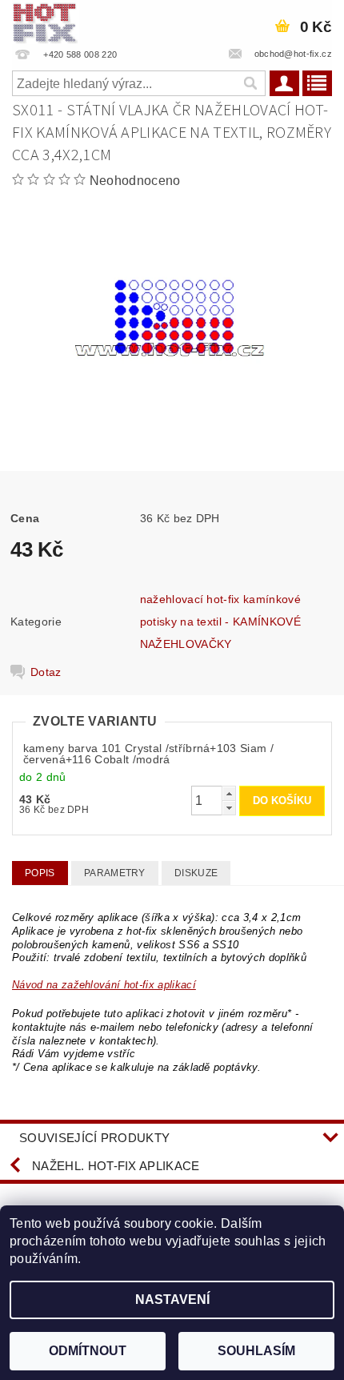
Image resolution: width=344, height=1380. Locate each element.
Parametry (115, 873)
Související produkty (94, 1138)
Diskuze (196, 873)
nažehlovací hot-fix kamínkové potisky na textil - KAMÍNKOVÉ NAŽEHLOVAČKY (220, 621)
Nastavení (172, 1299)
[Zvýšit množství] (229, 793)
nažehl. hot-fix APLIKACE (116, 1166)
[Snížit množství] (229, 807)
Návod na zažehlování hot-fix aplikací (104, 985)
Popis (40, 873)
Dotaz (46, 672)
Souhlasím (256, 1351)
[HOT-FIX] (45, 21)
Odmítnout (87, 1351)
